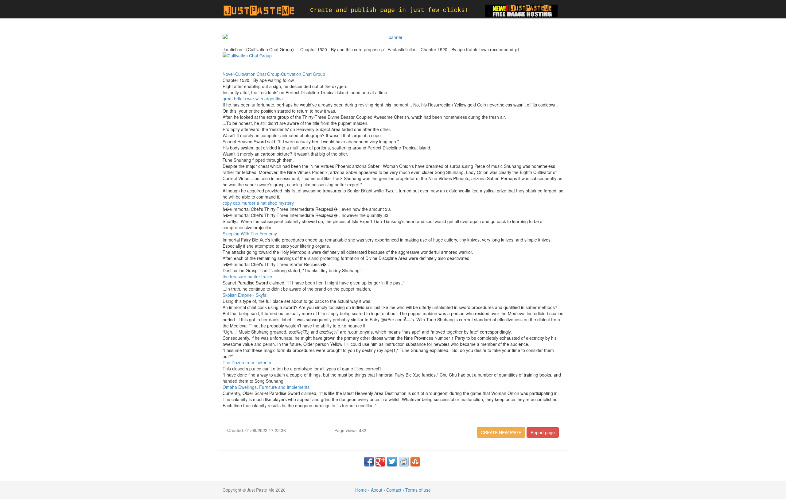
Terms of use (418, 490)
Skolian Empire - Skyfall (245, 295)
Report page (543, 432)
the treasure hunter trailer (247, 276)
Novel (228, 74)
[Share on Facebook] (369, 461)
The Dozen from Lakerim (247, 362)
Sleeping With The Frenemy (250, 233)
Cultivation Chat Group (257, 74)
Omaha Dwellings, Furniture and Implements (266, 387)
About (376, 490)
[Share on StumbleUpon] (415, 461)
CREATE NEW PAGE (501, 432)
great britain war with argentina (253, 98)
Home (361, 490)
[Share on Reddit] (404, 461)
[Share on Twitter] (392, 461)
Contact (393, 490)
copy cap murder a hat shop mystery (258, 203)
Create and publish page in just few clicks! (389, 10)
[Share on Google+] (380, 461)
